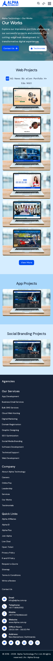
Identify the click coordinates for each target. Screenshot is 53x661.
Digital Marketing (9, 419)
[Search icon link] (38, 3)
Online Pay (7, 483)
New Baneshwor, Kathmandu (22, 637)
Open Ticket (7, 547)
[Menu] (43, 4)
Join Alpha (7, 536)
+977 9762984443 (18, 615)
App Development (10, 396)
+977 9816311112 (16, 607)
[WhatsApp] (37, 642)
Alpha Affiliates (9, 519)
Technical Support (10, 452)
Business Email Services (13, 402)
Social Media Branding (12, 441)
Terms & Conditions (11, 575)
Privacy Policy (8, 552)
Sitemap (6, 569)
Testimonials (8, 505)
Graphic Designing (10, 430)
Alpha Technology (11, 18)
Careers (5, 477)
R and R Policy (8, 558)
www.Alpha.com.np (17, 622)
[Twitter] (11, 642)
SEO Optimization (10, 435)
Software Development (13, 447)
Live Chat (6, 541)
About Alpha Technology (13, 471)
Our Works (12, 23)
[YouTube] (4, 642)
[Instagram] (30, 642)
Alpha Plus (7, 530)
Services (6, 494)
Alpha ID (6, 524)
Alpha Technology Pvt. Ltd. (29, 654)
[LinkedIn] (24, 642)
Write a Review (9, 580)
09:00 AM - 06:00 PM (19, 629)
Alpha (30, 657)
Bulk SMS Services (10, 407)
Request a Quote (10, 564)
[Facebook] (17, 642)
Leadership (7, 488)
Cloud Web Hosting (11, 413)
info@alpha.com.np (18, 600)
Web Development (10, 458)
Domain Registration (11, 424)
